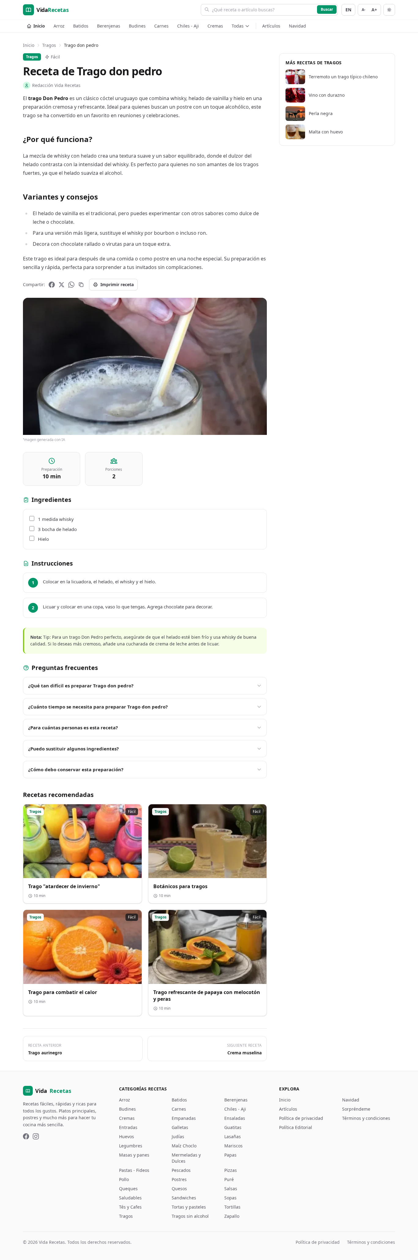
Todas (238, 26)
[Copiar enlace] (81, 285)
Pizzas (230, 1170)
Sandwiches (184, 1198)
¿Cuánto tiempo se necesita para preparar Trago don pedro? (98, 707)
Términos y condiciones (366, 1118)
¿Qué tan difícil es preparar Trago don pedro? (80, 685)
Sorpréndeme (356, 1109)
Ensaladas (234, 1118)
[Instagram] (36, 1136)
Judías (178, 1136)
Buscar (327, 9)
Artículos (271, 26)
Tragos (49, 45)
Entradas (128, 1127)
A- (363, 9)
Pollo (124, 1179)
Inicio (39, 26)
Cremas (215, 26)
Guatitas (232, 1127)
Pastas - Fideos (134, 1170)
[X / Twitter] (61, 285)
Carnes (161, 26)
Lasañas (232, 1136)
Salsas (230, 1188)
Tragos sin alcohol (190, 1216)
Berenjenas (108, 26)
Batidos (80, 26)
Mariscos (233, 1146)
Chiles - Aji (188, 26)
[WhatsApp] (71, 285)
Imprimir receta (117, 284)
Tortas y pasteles (189, 1207)
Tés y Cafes (130, 1207)
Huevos (126, 1136)
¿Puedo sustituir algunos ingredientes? (73, 749)
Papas (230, 1155)
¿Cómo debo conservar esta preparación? (75, 769)
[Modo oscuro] (389, 10)
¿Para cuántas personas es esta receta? (73, 727)
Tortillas (232, 1207)
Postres (179, 1179)
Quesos (179, 1188)
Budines (137, 26)
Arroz (59, 26)
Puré (229, 1179)
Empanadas (184, 1118)
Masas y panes (134, 1155)
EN (348, 10)
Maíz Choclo (184, 1146)
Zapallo (231, 1216)
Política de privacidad (301, 1118)
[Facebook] (52, 285)
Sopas (230, 1198)
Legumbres (130, 1146)
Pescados (181, 1170)
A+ (374, 10)
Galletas (180, 1127)
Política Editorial (295, 1127)
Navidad (297, 26)
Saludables (130, 1198)
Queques (128, 1188)
